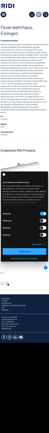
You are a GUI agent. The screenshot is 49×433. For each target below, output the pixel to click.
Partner (4, 310)
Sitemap (4, 301)
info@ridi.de (6, 329)
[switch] (43, 220)
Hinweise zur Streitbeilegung (13, 305)
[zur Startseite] (7, 5)
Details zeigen (37, 244)
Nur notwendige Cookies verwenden (24, 258)
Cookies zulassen (24, 251)
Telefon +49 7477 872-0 (10, 324)
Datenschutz (6, 303)
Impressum (5, 299)
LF (2, 272)
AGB (2, 308)
